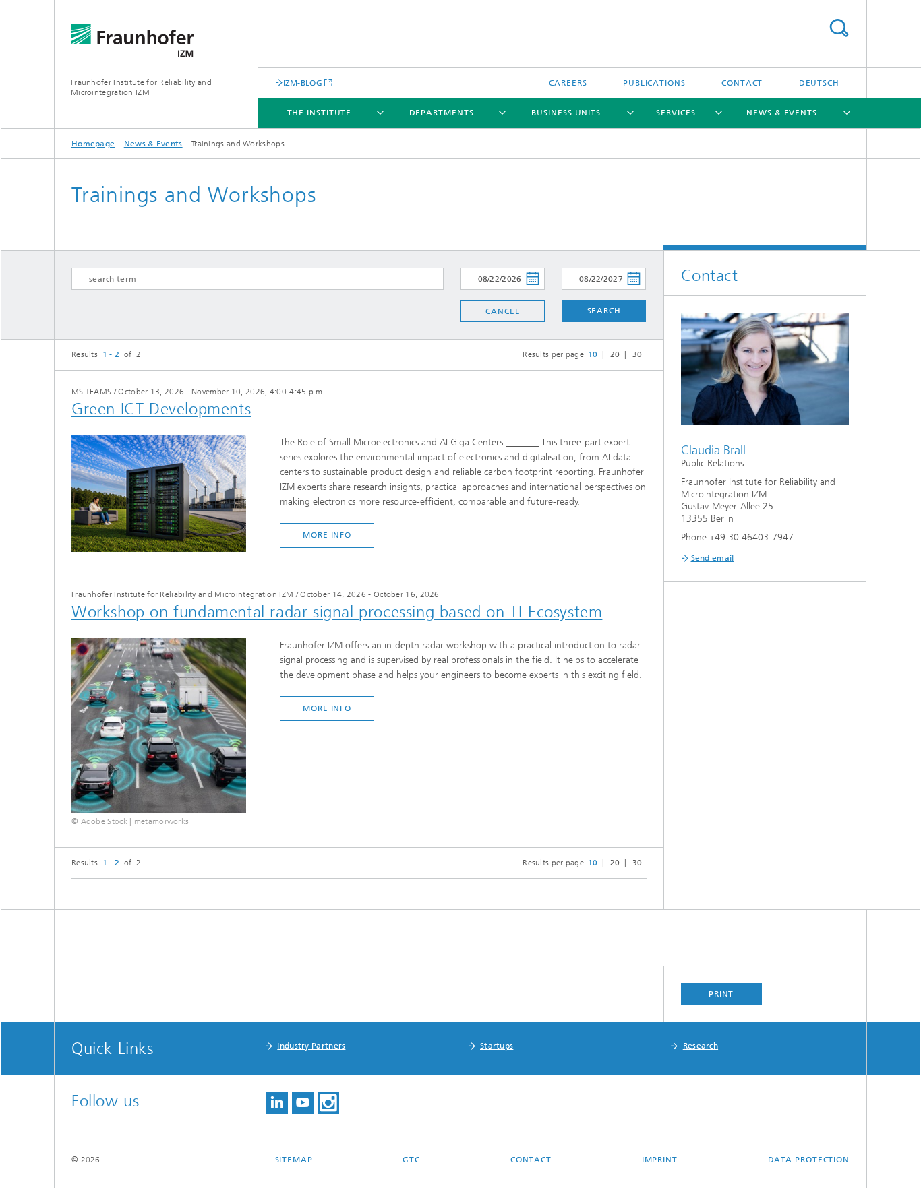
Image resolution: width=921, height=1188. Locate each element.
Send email (712, 558)
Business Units (566, 112)
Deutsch (819, 83)
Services (675, 112)
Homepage (93, 143)
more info (327, 535)
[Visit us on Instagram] (328, 1103)
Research (700, 1046)
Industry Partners (311, 1046)
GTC (411, 1159)
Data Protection (809, 1159)
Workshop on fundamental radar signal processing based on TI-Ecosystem (336, 611)
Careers (568, 83)
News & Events (781, 112)
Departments (441, 112)
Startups (496, 1046)
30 (637, 354)
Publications (654, 83)
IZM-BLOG (302, 82)
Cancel (502, 311)
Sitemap (294, 1159)
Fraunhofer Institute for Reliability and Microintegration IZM (141, 87)
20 (615, 354)
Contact (742, 83)
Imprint (660, 1159)
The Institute (319, 112)
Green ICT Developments (161, 409)
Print (721, 994)
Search (839, 28)
